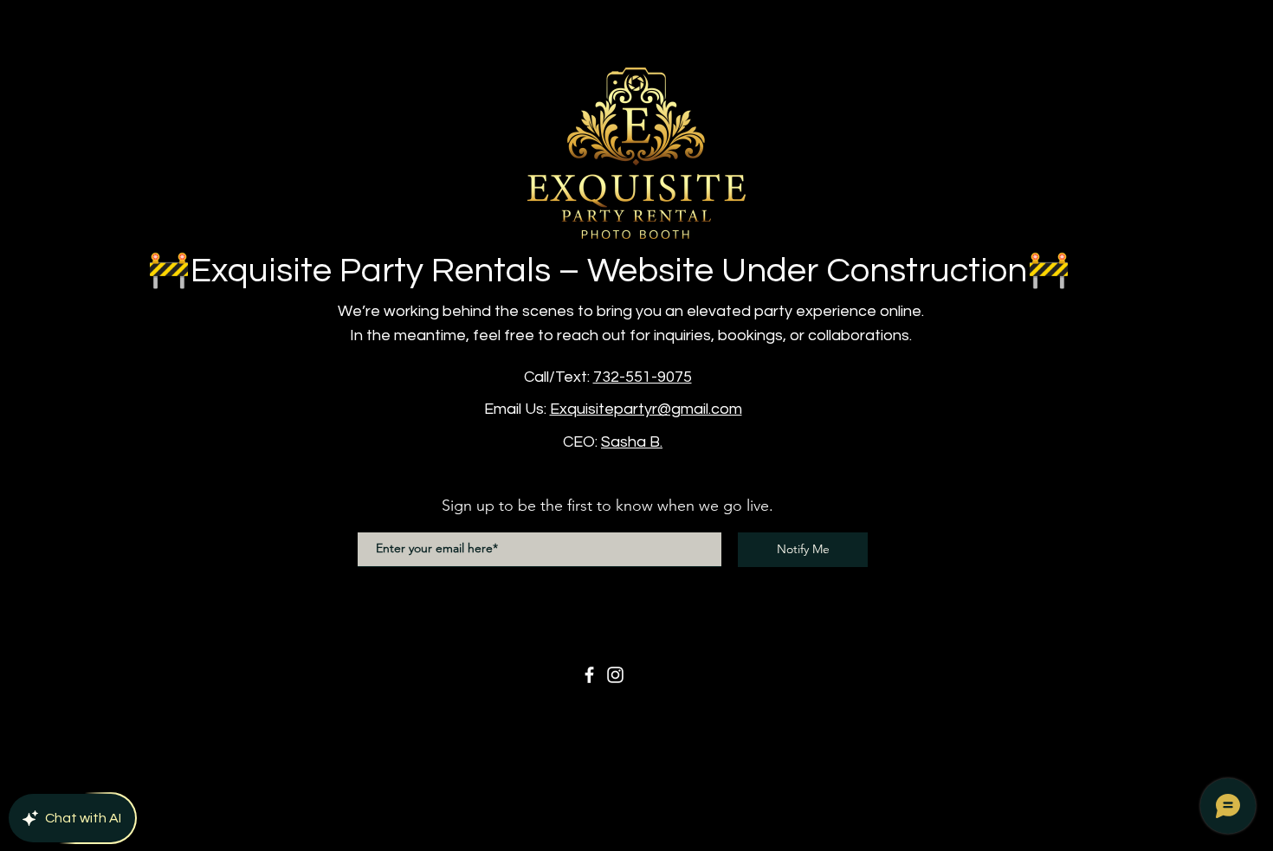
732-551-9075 (642, 377)
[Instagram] (615, 675)
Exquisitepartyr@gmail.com (646, 409)
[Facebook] (589, 675)
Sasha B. (631, 442)
